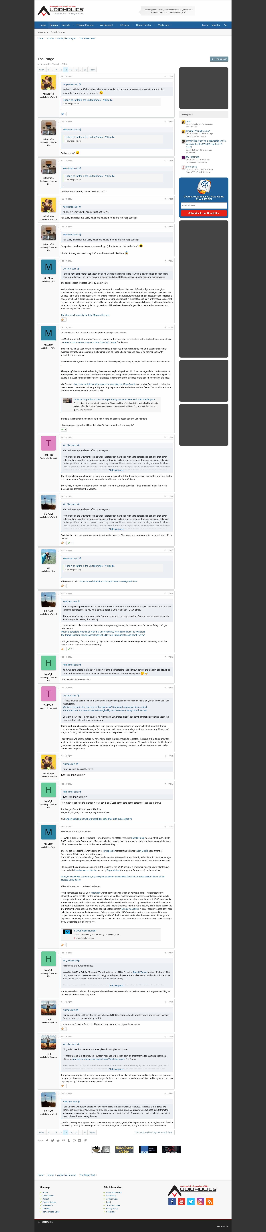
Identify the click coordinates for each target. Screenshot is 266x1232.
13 (76, 69)
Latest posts (187, 114)
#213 (170, 688)
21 (85, 69)
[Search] (225, 25)
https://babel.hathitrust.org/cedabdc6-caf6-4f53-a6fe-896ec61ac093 (98, 819)
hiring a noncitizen (130, 909)
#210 (170, 550)
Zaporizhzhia (113, 870)
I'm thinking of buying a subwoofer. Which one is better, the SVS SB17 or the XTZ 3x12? (206, 144)
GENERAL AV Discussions (196, 136)
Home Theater (143, 25)
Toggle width (46, 1222)
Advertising (111, 1196)
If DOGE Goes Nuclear (85, 930)
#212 (170, 657)
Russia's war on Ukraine (85, 870)
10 (60, 69)
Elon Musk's (142, 851)
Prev (42, 69)
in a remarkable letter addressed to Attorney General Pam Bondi (104, 384)
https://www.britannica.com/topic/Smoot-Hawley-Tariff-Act (108, 581)
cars (188, 121)
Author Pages (112, 1199)
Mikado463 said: (71, 129)
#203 (170, 160)
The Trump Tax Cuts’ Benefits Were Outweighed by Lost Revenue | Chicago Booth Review (103, 635)
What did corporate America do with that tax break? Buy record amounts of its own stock (103, 632)
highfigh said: (69, 764)
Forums (54, 25)
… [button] (52, 69)
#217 (170, 953)
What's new (163, 25)
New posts (43, 32)
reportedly (96, 893)
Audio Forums (48, 1196)
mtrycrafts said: (70, 84)
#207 (170, 327)
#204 (170, 199)
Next (92, 69)
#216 (170, 826)
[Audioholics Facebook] (172, 1205)
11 (65, 69)
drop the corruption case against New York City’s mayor (89, 342)
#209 (170, 496)
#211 (170, 593)
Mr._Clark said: (70, 445)
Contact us (110, 1212)
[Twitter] (191, 1205)
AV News (124, 25)
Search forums (58, 32)
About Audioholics (114, 1192)
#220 (170, 1094)
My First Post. (192, 157)
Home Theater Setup (51, 1212)
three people (109, 851)
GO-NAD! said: (69, 268)
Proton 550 (191, 167)
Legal (108, 1202)
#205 (170, 227)
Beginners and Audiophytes (196, 162)
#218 (170, 1002)
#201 (170, 76)
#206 (170, 261)
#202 (170, 122)
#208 (170, 437)
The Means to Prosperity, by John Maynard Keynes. (85, 315)
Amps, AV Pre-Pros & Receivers (198, 172)
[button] (73, 25)
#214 (170, 756)
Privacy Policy (112, 1209)
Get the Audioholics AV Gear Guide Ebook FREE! (204, 198)
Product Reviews (85, 25)
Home (43, 25)
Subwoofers (190, 153)
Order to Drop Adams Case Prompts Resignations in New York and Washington (114, 399)
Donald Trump (138, 838)
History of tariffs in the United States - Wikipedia (88, 100)
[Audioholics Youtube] (181, 1205)
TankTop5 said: (70, 601)
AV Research (106, 25)
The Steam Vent (192, 127)
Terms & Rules (222, 1226)
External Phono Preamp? (198, 131)
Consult (66, 25)
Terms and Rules (113, 1205)
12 (71, 69)
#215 (170, 784)
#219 (170, 1036)
